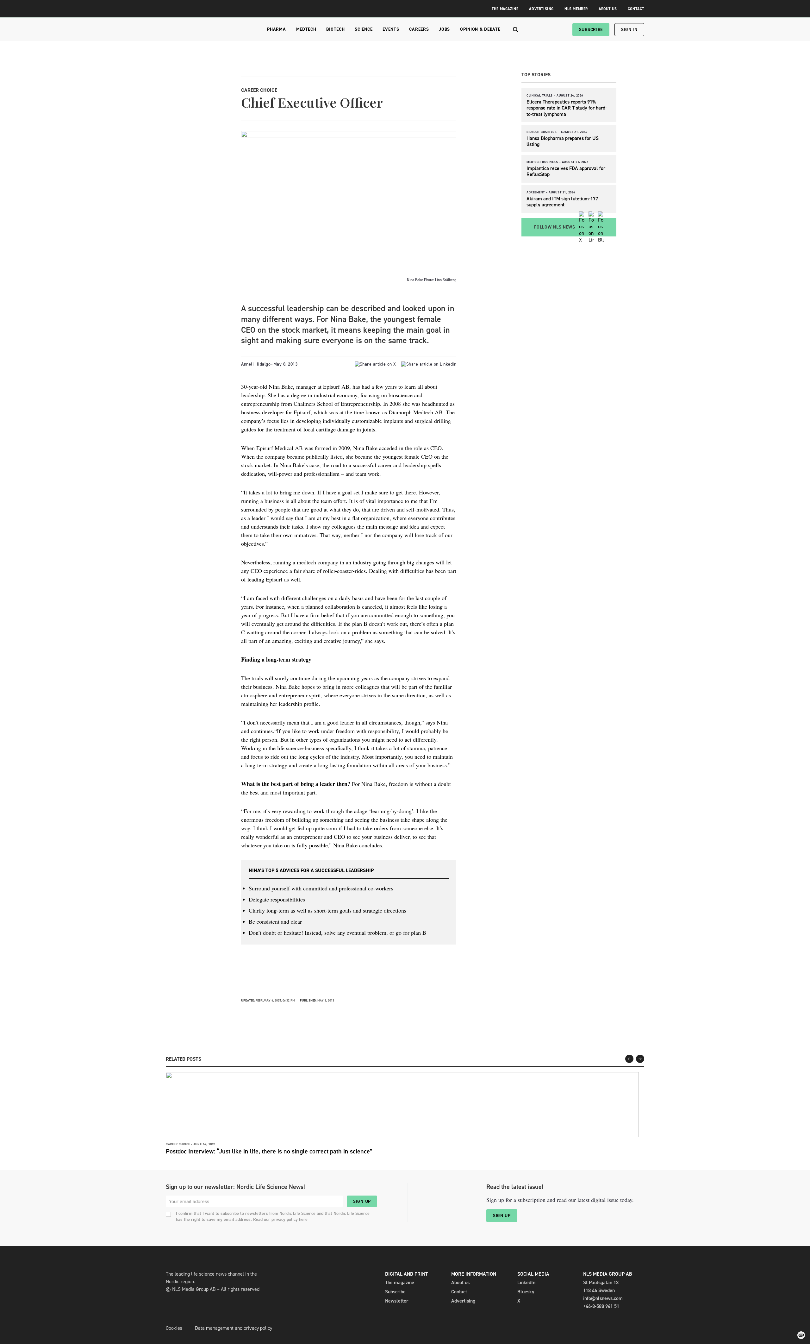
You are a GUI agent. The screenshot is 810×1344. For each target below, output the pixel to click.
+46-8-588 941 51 (601, 1306)
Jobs (444, 29)
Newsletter (396, 1300)
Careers (419, 29)
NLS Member (576, 8)
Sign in (629, 30)
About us (460, 1282)
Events (391, 29)
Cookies (174, 1328)
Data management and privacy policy (233, 1328)
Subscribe (591, 30)
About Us (608, 8)
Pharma (276, 29)
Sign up (362, 1201)
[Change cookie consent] (801, 1335)
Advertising (541, 8)
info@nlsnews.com (603, 1298)
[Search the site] (515, 29)
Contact (636, 8)
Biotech (335, 29)
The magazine (399, 1282)
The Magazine (505, 8)
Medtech (306, 29)
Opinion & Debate (480, 29)
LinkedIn (526, 1282)
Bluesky (525, 1291)
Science (363, 29)
